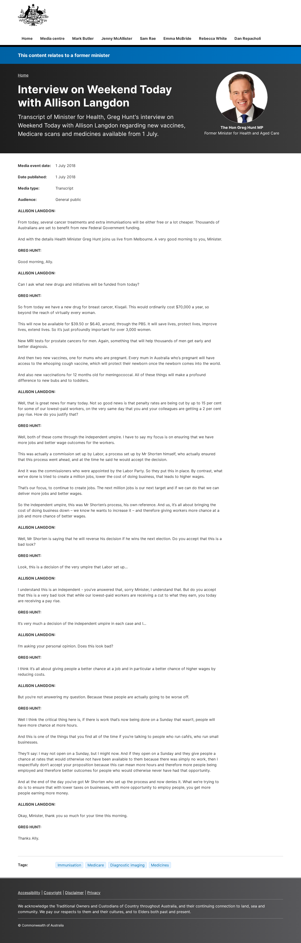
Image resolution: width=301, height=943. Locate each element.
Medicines (160, 865)
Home (27, 38)
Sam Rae (148, 38)
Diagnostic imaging (127, 865)
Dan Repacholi (247, 38)
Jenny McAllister (116, 38)
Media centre (52, 38)
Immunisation (69, 865)
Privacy (93, 892)
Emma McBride (177, 38)
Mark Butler (83, 38)
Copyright (53, 892)
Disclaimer (74, 892)
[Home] (33, 15)
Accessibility (29, 892)
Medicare (95, 865)
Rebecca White (213, 38)
